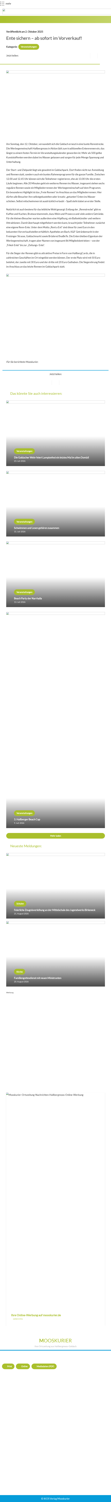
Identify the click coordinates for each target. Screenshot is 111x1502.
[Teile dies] (94, 55)
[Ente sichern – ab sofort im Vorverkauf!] (55, 72)
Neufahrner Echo (17, 1403)
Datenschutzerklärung (20, 1482)
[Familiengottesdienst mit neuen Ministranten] (55, 954)
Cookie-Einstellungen (19, 1487)
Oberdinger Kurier (18, 1392)
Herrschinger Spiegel (19, 1380)
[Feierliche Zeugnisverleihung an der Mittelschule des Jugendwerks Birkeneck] (55, 886)
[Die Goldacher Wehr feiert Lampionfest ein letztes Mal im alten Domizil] (55, 433)
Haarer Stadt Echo (18, 1386)
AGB (10, 1476)
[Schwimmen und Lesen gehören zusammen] (55, 503)
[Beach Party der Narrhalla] (55, 574)
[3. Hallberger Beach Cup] (55, 720)
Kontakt (12, 1452)
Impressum (14, 1470)
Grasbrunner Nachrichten (21, 1414)
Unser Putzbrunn (17, 1409)
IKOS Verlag (14, 1446)
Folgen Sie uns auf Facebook (23, 1427)
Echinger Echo (15, 1397)
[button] (4, 19)
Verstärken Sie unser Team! (22, 1458)
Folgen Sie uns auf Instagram (23, 1433)
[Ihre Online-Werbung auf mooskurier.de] (55, 1209)
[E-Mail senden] (86, 55)
